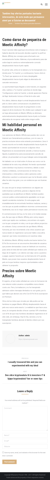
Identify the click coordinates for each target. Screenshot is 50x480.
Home (10, 23)
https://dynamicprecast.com (28, 339)
